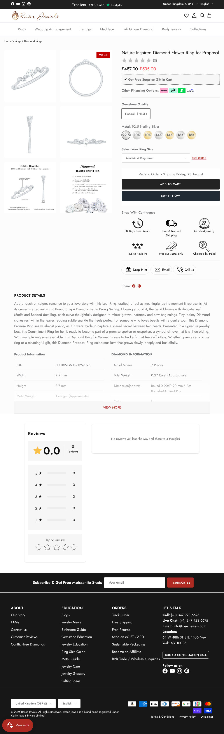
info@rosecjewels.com (189, 626)
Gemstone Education (76, 636)
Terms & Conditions (162, 717)
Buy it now (170, 196)
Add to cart (170, 184)
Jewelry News (71, 622)
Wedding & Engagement (53, 29)
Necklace (107, 29)
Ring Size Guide (73, 651)
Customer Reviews (24, 636)
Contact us (18, 629)
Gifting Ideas (70, 681)
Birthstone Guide (73, 629)
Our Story (18, 614)
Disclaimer (207, 717)
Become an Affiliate (126, 651)
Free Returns (121, 629)
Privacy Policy (187, 717)
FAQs (15, 622)
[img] (136, 60)
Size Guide (199, 158)
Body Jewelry (171, 29)
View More (112, 407)
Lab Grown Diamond (138, 29)
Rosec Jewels (29, 712)
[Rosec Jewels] (35, 15)
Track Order (120, 614)
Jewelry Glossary (73, 673)
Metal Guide (70, 658)
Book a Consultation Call (186, 655)
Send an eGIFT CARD (128, 636)
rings (18, 41)
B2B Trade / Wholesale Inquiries (136, 658)
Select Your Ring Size (137, 149)
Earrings (85, 29)
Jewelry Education (74, 644)
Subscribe (181, 583)
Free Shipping (122, 622)
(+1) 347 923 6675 (185, 614)
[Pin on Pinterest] (139, 286)
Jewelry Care (70, 666)
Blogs (65, 614)
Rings (22, 29)
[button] (186, 15)
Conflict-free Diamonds (28, 644)
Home (8, 41)
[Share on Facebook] (133, 286)
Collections (198, 29)
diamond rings (33, 41)
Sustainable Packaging (128, 644)
